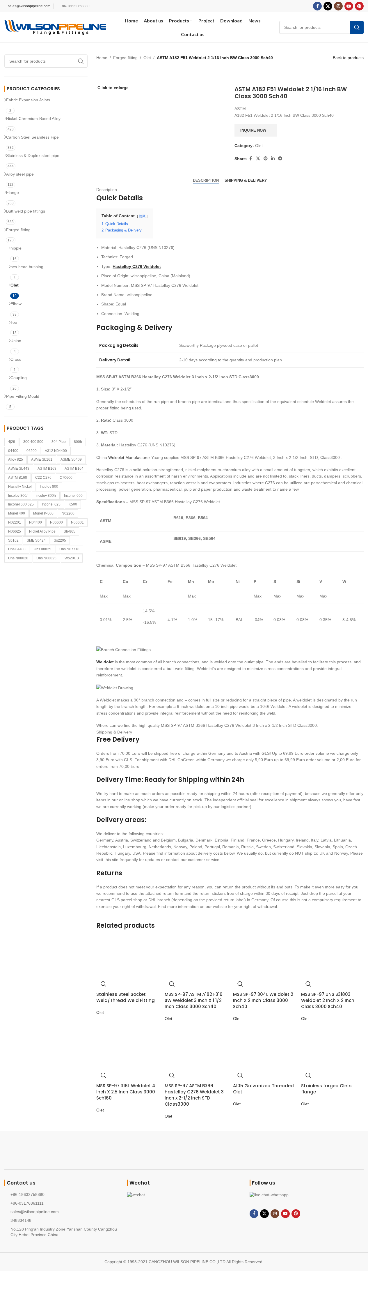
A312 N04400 (56, 451)
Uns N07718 (69, 549)
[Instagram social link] (338, 6)
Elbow (16, 303)
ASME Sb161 (41, 459)
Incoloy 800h (45, 496)
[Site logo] (55, 27)
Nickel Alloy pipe (42, 531)
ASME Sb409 (71, 459)
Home (101, 57)
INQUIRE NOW (253, 130)
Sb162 (13, 540)
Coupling (18, 377)
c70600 (66, 478)
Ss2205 (60, 540)
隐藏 (142, 216)
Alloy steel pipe (20, 174)
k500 (73, 504)
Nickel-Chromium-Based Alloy (33, 118)
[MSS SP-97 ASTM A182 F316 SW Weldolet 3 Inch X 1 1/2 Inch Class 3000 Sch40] (185, 956)
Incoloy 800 (49, 487)
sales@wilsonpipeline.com (29, 6)
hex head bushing (26, 266)
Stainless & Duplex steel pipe (32, 155)
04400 (13, 451)
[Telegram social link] (280, 158)
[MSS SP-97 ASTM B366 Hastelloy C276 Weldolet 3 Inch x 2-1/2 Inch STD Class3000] (185, 1047)
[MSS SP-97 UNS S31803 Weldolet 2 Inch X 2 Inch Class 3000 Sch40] (321, 956)
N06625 (14, 531)
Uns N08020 (18, 558)
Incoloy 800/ (17, 496)
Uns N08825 (46, 558)
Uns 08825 (42, 549)
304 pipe (58, 442)
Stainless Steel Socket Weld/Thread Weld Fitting (125, 997)
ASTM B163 (47, 468)
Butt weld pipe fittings (25, 211)
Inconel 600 (73, 496)
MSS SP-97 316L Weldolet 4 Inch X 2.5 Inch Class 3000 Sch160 (125, 1092)
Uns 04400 (17, 549)
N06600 (56, 522)
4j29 (11, 442)
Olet (14, 285)
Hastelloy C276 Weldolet (137, 266)
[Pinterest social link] (359, 6)
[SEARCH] (81, 61)
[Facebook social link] (317, 6)
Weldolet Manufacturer (129, 457)
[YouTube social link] (348, 6)
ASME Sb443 (18, 468)
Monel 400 (16, 513)
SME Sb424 (36, 540)
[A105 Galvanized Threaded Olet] (253, 1047)
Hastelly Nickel (20, 487)
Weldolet (105, 662)
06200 (31, 451)
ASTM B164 (74, 468)
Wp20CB (72, 558)
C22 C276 (43, 478)
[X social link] (327, 6)
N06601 (77, 522)
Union (15, 340)
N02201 (14, 522)
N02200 (68, 513)
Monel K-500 (43, 513)
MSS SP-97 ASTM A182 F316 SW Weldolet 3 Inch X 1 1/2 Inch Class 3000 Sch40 (194, 1000)
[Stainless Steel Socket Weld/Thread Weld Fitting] (116, 956)
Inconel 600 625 (21, 504)
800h (78, 442)
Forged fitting (18, 229)
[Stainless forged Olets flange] (321, 1047)
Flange (12, 192)
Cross (15, 359)
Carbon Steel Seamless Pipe (32, 137)
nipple (16, 248)
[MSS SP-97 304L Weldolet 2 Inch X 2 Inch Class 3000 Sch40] (253, 956)
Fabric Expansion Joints (28, 100)
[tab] (206, 180)
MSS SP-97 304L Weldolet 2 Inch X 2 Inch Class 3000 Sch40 (263, 1000)
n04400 (35, 522)
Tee (13, 322)
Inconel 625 (51, 504)
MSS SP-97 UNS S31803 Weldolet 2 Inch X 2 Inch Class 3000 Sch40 (327, 1000)
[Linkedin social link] (272, 158)
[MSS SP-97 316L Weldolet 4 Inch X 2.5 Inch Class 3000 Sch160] (116, 1047)
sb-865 (69, 531)
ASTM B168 (17, 478)
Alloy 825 (15, 459)
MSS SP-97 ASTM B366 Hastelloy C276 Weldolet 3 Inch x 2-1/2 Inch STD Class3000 (194, 1095)
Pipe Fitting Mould (22, 396)
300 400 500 (33, 442)
